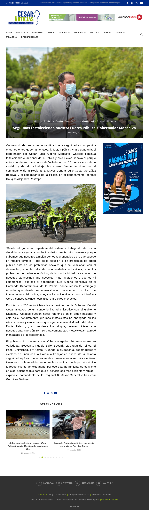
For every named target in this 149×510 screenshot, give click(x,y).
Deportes (120, 33)
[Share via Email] (55, 393)
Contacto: (43, 494)
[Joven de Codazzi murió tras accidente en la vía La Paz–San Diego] (28, 424)
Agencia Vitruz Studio (108, 499)
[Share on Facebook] (44, 393)
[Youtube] (141, 2)
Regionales (64, 33)
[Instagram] (136, 2)
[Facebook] (127, 2)
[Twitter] (132, 2)
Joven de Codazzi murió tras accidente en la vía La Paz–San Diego (28, 444)
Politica (94, 33)
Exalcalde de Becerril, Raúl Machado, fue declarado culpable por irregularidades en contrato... (74, 446)
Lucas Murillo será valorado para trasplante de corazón (46, 2)
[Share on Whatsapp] (51, 393)
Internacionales (29, 37)
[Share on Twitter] (47, 393)
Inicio (9, 33)
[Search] (141, 34)
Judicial (107, 33)
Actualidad (22, 33)
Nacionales (80, 33)
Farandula (11, 37)
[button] (10, 434)
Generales (37, 33)
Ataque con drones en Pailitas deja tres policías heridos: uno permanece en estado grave (111, 2)
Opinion (50, 33)
